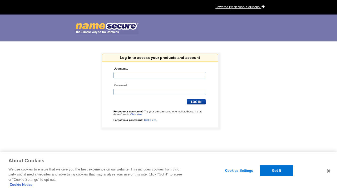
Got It (276, 171)
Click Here (136, 114)
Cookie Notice (21, 185)
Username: (121, 68)
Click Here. (150, 119)
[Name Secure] (107, 28)
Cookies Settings (239, 171)
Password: (120, 85)
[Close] (328, 171)
